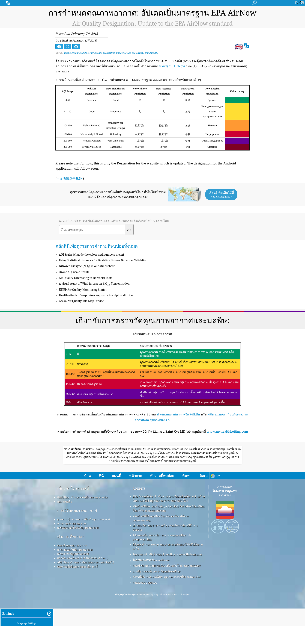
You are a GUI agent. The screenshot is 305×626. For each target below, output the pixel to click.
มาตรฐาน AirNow (172, 66)
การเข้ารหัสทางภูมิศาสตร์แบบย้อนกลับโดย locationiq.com (167, 565)
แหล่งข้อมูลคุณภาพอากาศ (72, 545)
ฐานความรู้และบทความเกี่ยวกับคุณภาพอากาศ (83, 519)
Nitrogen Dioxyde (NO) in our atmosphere (87, 266)
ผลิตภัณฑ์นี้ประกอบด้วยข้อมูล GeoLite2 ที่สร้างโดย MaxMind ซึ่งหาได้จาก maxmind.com (168, 508)
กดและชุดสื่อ (64, 501)
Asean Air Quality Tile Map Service (81, 301)
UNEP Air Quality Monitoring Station (83, 290)
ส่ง (129, 230)
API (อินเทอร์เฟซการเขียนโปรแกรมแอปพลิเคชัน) (85, 562)
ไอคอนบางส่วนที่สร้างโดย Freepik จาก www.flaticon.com (167, 554)
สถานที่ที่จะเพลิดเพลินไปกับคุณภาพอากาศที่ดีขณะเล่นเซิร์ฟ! (167, 577)
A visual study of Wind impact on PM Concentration (94, 283)
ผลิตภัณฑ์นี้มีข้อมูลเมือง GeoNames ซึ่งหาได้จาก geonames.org (161, 518)
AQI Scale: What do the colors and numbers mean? (91, 254)
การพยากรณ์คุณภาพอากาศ (73, 554)
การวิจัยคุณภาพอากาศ (77, 510)
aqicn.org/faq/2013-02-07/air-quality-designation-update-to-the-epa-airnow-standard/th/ (111, 52)
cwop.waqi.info (142, 539)
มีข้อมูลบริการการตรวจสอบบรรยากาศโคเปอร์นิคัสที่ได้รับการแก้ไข (168, 546)
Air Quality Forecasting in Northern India (85, 278)
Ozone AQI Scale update (74, 272)
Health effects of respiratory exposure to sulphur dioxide (96, 295)
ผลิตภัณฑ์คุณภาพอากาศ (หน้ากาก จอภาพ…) (82, 558)
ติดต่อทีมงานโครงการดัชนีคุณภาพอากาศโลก (83, 497)
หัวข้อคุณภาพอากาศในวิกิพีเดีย (178, 414)
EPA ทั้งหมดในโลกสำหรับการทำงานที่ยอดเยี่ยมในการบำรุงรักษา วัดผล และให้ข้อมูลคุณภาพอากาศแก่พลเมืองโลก (169, 498)
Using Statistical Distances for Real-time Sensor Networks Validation (103, 260)
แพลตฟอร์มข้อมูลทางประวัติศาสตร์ (77, 566)
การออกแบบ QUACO (145, 582)
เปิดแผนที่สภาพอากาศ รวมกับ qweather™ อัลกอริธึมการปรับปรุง (165, 527)
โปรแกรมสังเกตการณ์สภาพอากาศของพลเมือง (159, 535)
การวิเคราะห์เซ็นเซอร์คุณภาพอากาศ (78, 527)
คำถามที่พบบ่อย (71, 536)
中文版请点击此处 (69, 178)
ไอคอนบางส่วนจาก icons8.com (151, 560)
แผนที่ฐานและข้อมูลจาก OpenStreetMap (156, 571)
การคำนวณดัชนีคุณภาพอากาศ (75, 549)
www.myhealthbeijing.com (227, 431)
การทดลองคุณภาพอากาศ (71, 523)
